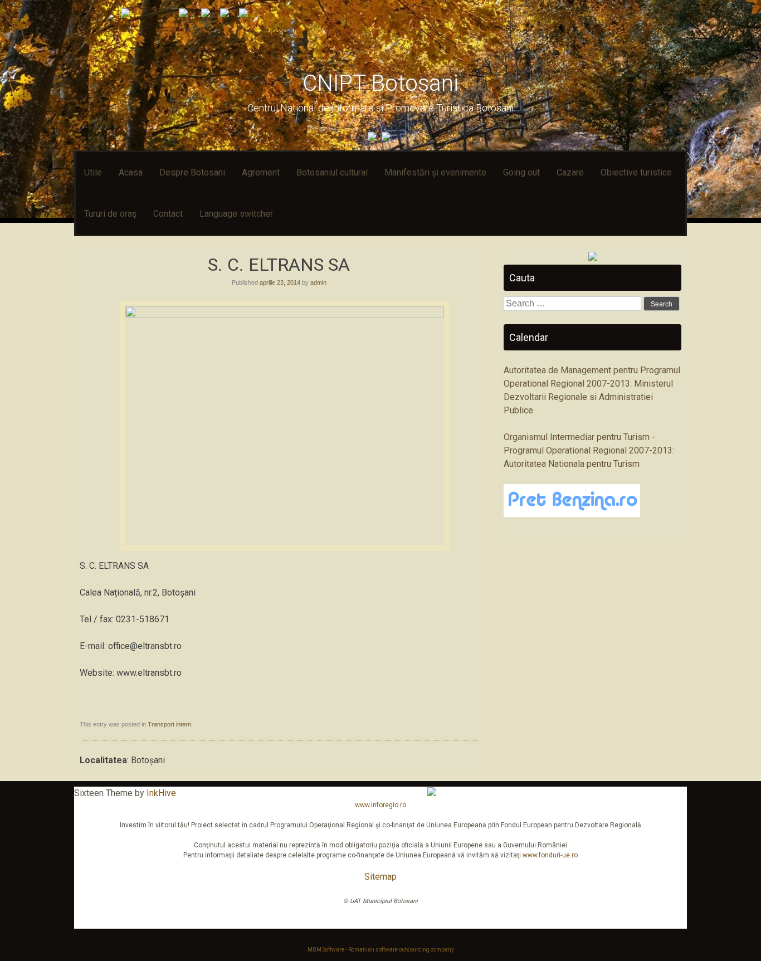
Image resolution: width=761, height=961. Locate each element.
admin (318, 282)
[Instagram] (387, 138)
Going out (521, 172)
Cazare (570, 172)
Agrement (261, 172)
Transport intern (169, 724)
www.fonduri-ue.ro (550, 855)
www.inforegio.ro (380, 805)
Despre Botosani (192, 172)
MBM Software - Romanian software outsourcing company (381, 950)
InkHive (161, 793)
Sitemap (380, 876)
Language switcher (236, 213)
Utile (93, 172)
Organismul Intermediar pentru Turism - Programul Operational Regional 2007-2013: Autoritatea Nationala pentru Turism (589, 450)
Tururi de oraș (110, 213)
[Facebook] (373, 138)
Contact (168, 213)
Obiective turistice (636, 172)
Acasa (131, 172)
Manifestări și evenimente (435, 172)
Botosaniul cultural (332, 172)
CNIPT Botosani (380, 83)
